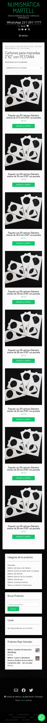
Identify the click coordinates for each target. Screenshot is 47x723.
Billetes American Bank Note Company (23, 571)
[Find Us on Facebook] (22, 29)
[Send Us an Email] (19, 29)
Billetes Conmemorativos (18, 582)
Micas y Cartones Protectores (21, 46)
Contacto (37, 720)
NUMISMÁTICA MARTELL (24, 7)
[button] (41, 717)
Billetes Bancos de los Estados (20, 576)
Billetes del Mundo (15, 574)
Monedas (11, 565)
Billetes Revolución (15, 579)
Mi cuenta (26, 720)
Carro (32, 717)
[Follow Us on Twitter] (26, 29)
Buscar (13, 609)
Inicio (7, 46)
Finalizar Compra (11, 720)
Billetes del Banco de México (19, 568)
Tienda (10, 715)
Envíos (35, 715)
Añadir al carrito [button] (23, 126)
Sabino (23, 700)
